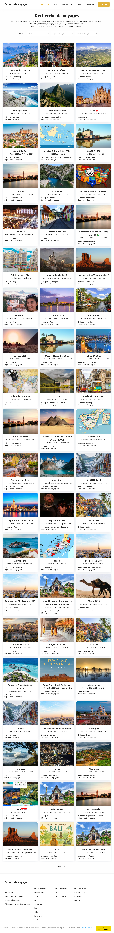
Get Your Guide (38, 904)
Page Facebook (79, 892)
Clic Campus (37, 916)
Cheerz (35, 908)
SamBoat (36, 920)
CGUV (55, 892)
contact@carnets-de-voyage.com (19, 904)
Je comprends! (103, 928)
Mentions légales (59, 896)
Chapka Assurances (40, 892)
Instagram (77, 896)
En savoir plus (87, 927)
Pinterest (76, 900)
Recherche (45, 4)
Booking (36, 896)
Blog (55, 4)
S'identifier (103, 4)
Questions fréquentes (12, 900)
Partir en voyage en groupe (14, 896)
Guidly (35, 912)
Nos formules (9, 892)
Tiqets (35, 900)
